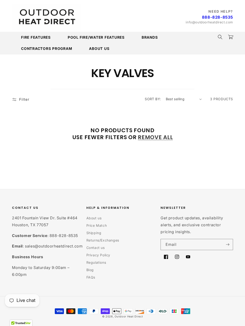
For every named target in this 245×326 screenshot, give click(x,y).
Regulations (96, 262)
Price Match (96, 225)
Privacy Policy (98, 255)
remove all (155, 137)
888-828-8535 (217, 17)
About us (94, 218)
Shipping (93, 233)
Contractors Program (46, 48)
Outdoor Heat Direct (129, 316)
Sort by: (153, 99)
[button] (220, 37)
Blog (90, 270)
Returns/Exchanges (102, 240)
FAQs (90, 277)
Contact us (95, 248)
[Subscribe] (227, 244)
